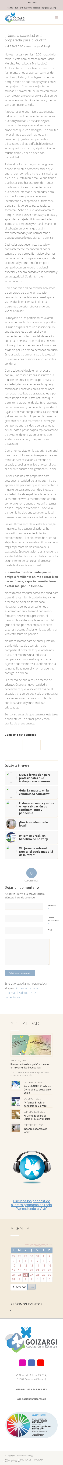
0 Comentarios (27, 46)
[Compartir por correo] (49, 745)
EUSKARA (32, 2)
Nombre (52, 907)
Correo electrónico (53, 920)
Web (50, 929)
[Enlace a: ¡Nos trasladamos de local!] (16, 1128)
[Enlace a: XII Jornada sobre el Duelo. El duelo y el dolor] (16, 1114)
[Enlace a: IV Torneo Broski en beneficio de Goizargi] (16, 1101)
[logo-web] (26, 17)
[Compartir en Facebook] (14, 745)
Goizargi (45, 46)
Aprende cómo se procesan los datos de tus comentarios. (21, 992)
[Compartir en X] (31, 745)
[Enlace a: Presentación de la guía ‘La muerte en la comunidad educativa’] (31, 1045)
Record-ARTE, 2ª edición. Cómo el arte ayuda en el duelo (37, 1089)
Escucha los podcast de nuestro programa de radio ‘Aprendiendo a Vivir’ (31, 1205)
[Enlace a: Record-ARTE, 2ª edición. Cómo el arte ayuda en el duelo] (16, 1085)
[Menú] (56, 17)
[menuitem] (32, 2)
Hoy (32, 1286)
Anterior (21, 1287)
